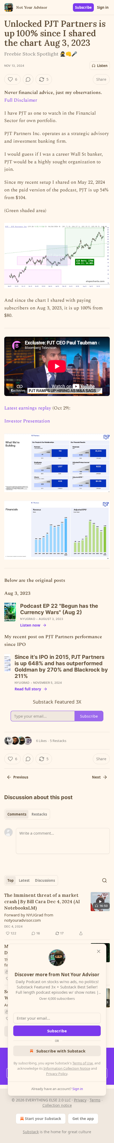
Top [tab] (10, 880)
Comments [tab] (16, 814)
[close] (98, 951)
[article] (57, 914)
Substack (31, 1131)
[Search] (104, 880)
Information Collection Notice (66, 1068)
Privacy (80, 1099)
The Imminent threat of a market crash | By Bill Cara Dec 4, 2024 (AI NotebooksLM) (42, 901)
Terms (95, 1099)
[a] (100, 901)
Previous (20, 777)
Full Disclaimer (20, 100)
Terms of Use (82, 1063)
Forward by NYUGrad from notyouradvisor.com (28, 917)
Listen (102, 65)
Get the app (83, 1118)
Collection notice (57, 1105)
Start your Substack (43, 1118)
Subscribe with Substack (60, 1051)
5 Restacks (58, 740)
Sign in (103, 7)
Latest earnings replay (27, 408)
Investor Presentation (27, 421)
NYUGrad (27, 619)
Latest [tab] (24, 880)
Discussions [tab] (45, 880)
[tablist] (27, 814)
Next (96, 777)
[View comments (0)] (28, 79)
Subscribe (83, 7)
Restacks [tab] (39, 814)
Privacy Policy (56, 1073)
